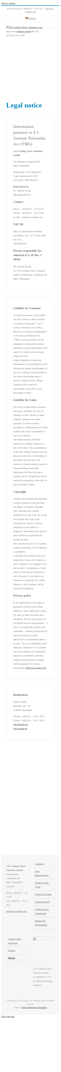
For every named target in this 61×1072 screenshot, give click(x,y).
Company (39, 864)
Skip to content (8, 3)
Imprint (11, 958)
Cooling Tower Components (42, 911)
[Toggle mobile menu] (53, 27)
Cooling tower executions (14, 941)
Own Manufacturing (41, 873)
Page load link (7, 1016)
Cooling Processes (43, 894)
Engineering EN (42, 902)
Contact (11, 950)
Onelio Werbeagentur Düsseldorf (34, 1007)
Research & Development (41, 923)
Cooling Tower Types (42, 885)
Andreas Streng (24, 31)
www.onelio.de (20, 728)
